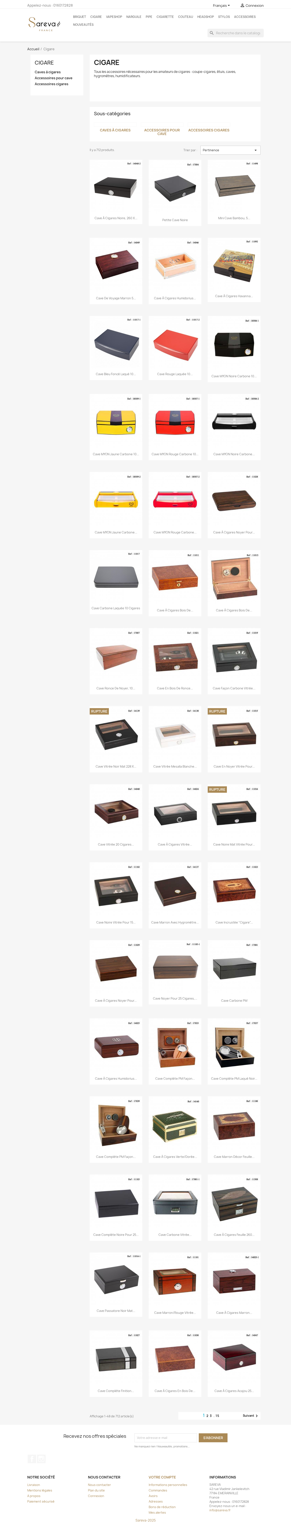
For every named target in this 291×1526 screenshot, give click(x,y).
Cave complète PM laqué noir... (234, 1078)
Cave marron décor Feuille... (234, 1157)
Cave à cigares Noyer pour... (234, 532)
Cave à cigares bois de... (175, 610)
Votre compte (162, 1477)
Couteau (185, 17)
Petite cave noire (175, 220)
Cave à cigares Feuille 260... (234, 1235)
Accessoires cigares (51, 84)
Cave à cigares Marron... (234, 1313)
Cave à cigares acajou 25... (234, 1391)
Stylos (224, 17)
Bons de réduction (162, 1507)
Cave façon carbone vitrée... (234, 688)
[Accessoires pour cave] (162, 124)
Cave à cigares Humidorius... (175, 298)
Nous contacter (99, 1485)
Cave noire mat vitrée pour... (234, 844)
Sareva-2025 (145, 1520)
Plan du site (96, 1490)
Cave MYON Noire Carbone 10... (234, 376)
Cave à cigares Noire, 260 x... (116, 218)
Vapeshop (114, 17)
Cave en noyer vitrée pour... (234, 766)
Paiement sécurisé (41, 1501)
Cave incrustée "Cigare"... (234, 922)
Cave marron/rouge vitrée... (175, 1313)
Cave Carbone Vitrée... (175, 1235)
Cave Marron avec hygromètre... (175, 922)
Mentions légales (39, 1490)
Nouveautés (83, 25)
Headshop (205, 17)
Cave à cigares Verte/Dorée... (175, 1157)
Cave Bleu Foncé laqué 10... (116, 374)
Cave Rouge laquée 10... (175, 374)
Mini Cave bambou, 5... (234, 218)
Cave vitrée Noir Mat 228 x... (116, 766)
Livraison (33, 1485)
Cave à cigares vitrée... (175, 844)
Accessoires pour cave (53, 78)
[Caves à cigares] (115, 124)
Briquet (79, 17)
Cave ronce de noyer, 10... (116, 688)
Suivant (251, 1415)
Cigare (96, 17)
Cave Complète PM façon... (175, 1078)
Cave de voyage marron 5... (116, 298)
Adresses (156, 1501)
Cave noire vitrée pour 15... (116, 922)
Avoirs (153, 1496)
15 (218, 1416)
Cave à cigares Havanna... (234, 296)
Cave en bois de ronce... (175, 688)
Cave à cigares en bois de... (175, 1391)
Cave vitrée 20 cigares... (116, 844)
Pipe (149, 17)
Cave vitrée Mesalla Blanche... (175, 766)
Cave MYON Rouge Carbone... (175, 532)
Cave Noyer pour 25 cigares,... (175, 998)
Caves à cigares (48, 72)
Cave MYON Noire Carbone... (234, 454)
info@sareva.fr (220, 1510)
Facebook (32, 1459)
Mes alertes (157, 1512)
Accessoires (245, 17)
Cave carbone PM (234, 1001)
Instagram (41, 1459)
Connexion (96, 1496)
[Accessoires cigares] (209, 124)
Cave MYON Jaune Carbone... (116, 532)
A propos (33, 1496)
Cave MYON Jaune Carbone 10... (116, 454)
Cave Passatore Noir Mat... (116, 1311)
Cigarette (165, 17)
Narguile (133, 17)
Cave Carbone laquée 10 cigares (116, 608)
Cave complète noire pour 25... (116, 1235)
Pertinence (230, 150)
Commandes (158, 1490)
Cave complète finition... (116, 1391)
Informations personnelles (168, 1485)
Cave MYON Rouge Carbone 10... (175, 454)
